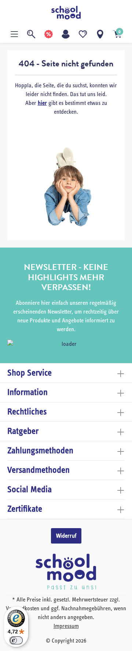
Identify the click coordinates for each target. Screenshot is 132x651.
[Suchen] (31, 34)
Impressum (66, 626)
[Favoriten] (82, 34)
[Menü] (14, 34)
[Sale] (48, 34)
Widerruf (66, 536)
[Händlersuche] (100, 34)
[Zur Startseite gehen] (66, 12)
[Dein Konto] (65, 34)
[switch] (16, 640)
